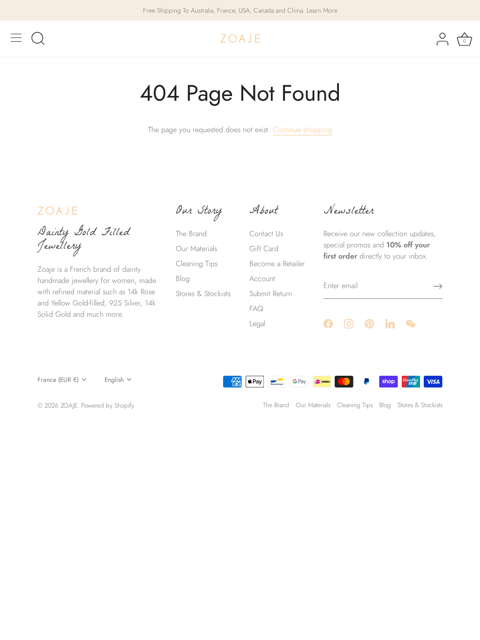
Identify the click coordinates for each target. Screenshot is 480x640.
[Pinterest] (369, 323)
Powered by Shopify (107, 405)
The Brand (191, 233)
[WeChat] (410, 323)
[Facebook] (328, 323)
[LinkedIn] (390, 323)
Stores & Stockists (203, 293)
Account (262, 278)
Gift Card (263, 248)
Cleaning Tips (197, 263)
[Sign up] (437, 286)
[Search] (38, 39)
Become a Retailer (277, 263)
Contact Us (266, 233)
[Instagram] (348, 323)
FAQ (256, 308)
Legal (257, 323)
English (114, 380)
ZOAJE (68, 405)
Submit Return (270, 293)
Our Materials (196, 248)
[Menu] (16, 38)
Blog (183, 278)
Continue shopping (302, 129)
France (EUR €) (58, 380)
